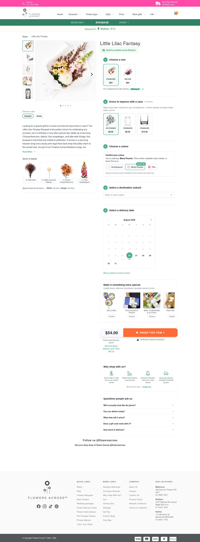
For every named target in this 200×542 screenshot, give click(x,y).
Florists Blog (109, 516)
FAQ (79, 491)
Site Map (107, 520)
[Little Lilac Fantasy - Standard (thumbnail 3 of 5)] (27, 69)
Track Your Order (85, 524)
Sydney (123, 22)
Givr (105, 499)
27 (136, 255)
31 (116, 263)
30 (109, 263)
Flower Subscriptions (86, 512)
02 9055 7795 (162, 520)
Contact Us (146, 386)
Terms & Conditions (138, 508)
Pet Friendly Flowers (86, 516)
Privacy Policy (136, 499)
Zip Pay (106, 512)
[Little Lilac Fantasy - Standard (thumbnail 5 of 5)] (27, 93)
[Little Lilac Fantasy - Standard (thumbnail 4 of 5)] (27, 81)
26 (129, 255)
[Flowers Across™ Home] (31, 13)
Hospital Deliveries (111, 487)
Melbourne (77, 22)
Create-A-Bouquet (85, 495)
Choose (112, 316)
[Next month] (151, 220)
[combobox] (137, 194)
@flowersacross (106, 440)
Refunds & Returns (138, 504)
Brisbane (102, 22)
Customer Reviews (111, 491)
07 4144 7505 (162, 507)
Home (60, 14)
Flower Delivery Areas (87, 508)
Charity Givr (108, 504)
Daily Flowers (83, 499)
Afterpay (107, 508)
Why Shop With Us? (112, 495)
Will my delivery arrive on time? (116, 272)
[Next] (91, 74)
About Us (133, 487)
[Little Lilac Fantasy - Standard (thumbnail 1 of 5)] (27, 45)
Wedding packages (85, 504)
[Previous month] (108, 220)
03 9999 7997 (162, 495)
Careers (132, 491)
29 (150, 255)
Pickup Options (84, 520)
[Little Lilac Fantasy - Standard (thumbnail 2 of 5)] (27, 57)
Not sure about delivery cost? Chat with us (111, 348)
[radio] (28, 116)
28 (143, 255)
